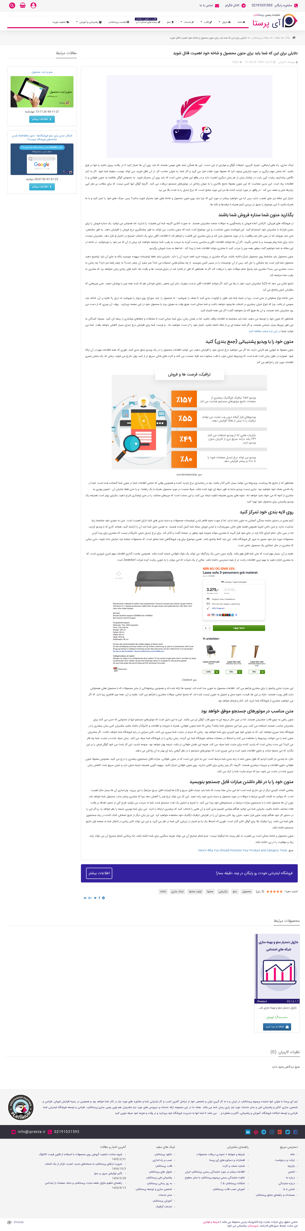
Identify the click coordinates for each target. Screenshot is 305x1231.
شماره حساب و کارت (234, 1166)
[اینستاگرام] (272, 1132)
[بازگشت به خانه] (294, 38)
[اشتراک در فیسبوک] (99, 898)
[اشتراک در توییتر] (95, 898)
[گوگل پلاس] (280, 1132)
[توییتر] (287, 1132)
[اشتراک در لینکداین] (85, 898)
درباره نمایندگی (286, 1183)
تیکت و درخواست (285, 1160)
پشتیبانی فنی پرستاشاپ (159, 1177)
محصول (246, 891)
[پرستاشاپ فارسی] (275, 21)
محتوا (210, 891)
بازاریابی (223, 891)
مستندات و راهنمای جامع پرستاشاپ (275, 1195)
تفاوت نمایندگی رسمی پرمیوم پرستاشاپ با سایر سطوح (215, 1177)
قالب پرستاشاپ (163, 1166)
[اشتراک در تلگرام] (103, 898)
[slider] (274, 891)
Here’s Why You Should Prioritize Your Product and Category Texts (242, 850)
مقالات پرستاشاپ (260, 38)
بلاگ (287, 38)
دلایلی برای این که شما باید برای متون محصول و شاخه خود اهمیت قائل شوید (235, 53)
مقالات (277, 38)
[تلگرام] (263, 1132)
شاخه (163, 891)
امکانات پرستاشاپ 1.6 (233, 1183)
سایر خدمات (165, 1195)
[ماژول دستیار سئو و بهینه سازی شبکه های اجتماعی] (277, 969)
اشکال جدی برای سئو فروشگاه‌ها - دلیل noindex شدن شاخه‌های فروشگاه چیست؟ (42, 137)
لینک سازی (177, 891)
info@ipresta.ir (32, 1132)
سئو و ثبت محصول (42, 72)
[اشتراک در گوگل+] (90, 898)
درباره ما (290, 1177)
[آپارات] (255, 1132)
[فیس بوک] (295, 1132)
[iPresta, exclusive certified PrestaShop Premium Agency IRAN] (20, 1107)
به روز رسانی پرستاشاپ (159, 1183)
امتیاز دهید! (291, 891)
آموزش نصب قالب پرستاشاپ (229, 1189)
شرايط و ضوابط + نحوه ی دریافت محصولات (221, 1154)
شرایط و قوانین (211, 1222)
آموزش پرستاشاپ (162, 1201)
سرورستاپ (253, 1226)
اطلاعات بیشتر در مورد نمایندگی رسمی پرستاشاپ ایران (215, 1172)
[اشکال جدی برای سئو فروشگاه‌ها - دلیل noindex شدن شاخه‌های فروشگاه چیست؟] (42, 159)
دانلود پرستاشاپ (163, 1154)
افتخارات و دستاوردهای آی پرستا (227, 1160)
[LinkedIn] (247, 1132)
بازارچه (291, 1166)
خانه (292, 1154)
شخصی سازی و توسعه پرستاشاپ (153, 1189)
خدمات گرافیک (164, 1206)
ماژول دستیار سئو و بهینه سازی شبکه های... (276, 1008)
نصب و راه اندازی (162, 1160)
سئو (235, 891)
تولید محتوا (195, 891)
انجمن (291, 1172)
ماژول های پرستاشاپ (160, 1172)
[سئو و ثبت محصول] (42, 92)
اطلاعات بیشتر (99, 873)
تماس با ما (289, 1189)
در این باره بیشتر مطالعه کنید (265, 331)
